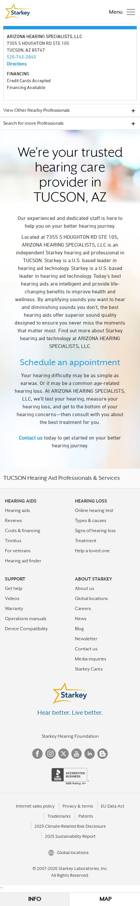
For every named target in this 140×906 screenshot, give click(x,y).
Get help (13, 588)
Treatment (85, 540)
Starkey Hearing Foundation (70, 736)
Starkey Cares (89, 668)
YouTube (76, 753)
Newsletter (86, 638)
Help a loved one (92, 550)
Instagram (50, 753)
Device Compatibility (26, 628)
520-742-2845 (21, 56)
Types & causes (90, 520)
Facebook (37, 753)
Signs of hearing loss (95, 530)
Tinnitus (13, 540)
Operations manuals (25, 618)
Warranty (14, 608)
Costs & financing (22, 530)
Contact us (31, 437)
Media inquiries (90, 658)
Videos (12, 598)
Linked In (89, 753)
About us (84, 588)
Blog (79, 628)
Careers (83, 608)
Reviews (13, 520)
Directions (17, 63)
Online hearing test (94, 510)
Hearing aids (17, 510)
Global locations (91, 598)
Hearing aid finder (23, 560)
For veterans (17, 550)
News (80, 618)
